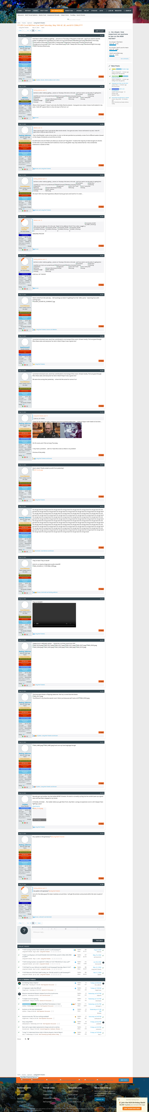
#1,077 (102, 742)
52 (28, 30)
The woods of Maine (26, 207)
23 (56, 969)
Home (20, 10)
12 (53, 951)
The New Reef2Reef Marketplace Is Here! (48, 1004)
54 (33, 30)
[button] (23, 10)
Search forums (81, 15)
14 (58, 951)
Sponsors (94, 10)
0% (23, 78)
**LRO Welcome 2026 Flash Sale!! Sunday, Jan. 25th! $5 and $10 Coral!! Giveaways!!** (46, 972)
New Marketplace (57, 10)
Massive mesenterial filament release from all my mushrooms (40, 993)
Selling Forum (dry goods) (118, 73)
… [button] (25, 30)
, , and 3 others (48, 80)
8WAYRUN (39, 1110)
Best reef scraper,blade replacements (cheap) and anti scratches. (41, 1027)
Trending (72, 15)
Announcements (48, 1091)
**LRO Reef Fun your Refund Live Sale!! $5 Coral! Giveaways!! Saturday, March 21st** (46, 967)
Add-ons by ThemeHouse (109, 1108)
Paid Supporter (21, 1102)
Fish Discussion (116, 86)
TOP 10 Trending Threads (27, 979)
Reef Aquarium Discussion (47, 984)
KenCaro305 (98, 964)
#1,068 (102, 336)
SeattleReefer (25, 1000)
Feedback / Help (47, 1094)
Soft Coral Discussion (45, 995)
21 (52, 969)
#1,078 (102, 793)
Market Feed (69, 10)
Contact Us (99, 1099)
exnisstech (98, 1029)
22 (54, 969)
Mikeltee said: (37, 128)
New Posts (115, 66)
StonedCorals (25, 1029)
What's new (44, 10)
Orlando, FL (28, 241)
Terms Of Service (73, 1091)
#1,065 (102, 216)
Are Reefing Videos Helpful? (30, 983)
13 (55, 951)
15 (60, 951)
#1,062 (102, 86)
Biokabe (99, 1013)
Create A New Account (74, 1102)
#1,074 (102, 599)
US (30, 361)
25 (61, 969)
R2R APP (86, 10)
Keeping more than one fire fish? (120, 83)
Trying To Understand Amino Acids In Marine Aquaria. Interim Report (42, 1032)
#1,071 (102, 465)
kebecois (99, 951)
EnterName (98, 1000)
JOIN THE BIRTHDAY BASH (132, 1108)
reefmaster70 (97, 1018)
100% (24, 248)
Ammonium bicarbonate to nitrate (120, 97)
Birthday (28, 10)
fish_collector (98, 985)
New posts (21, 15)
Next (39, 30)
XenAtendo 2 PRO (21, 1110)
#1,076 (102, 691)
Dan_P (24, 1034)
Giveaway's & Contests (49, 1098)
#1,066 (102, 255)
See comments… (125, 58)
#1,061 (102, 35)
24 (58, 969)
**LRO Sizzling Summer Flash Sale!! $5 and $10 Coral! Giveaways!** (41, 950)
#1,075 (102, 640)
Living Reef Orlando (24, 27)
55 (35, 30)
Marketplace (20, 1091)
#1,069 (102, 370)
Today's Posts (65, 15)
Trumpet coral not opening (30, 999)
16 (61, 958)
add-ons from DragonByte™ (70, 1108)
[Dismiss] (130, 19)
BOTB (101, 10)
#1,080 (102, 884)
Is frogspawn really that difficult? (31, 988)
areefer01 (98, 1024)
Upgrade (79, 10)
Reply (101, 76)
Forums (35, 10)
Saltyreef (99, 995)
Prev (20, 30)
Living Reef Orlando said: (40, 416)
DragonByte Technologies (90, 1108)
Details (99, 1108)
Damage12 (98, 1006)
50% (24, 116)
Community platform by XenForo (32, 1108)
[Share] (98, 36)
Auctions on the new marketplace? (32, 1009)
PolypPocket (25, 990)
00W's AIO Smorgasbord (118, 89)
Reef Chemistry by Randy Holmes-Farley (49, 1034)
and (43, 168)
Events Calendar (73, 1094)
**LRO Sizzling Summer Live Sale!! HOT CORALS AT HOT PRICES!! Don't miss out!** (46, 962)
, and (46, 329)
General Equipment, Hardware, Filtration (50, 1029)
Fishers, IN (28, 110)
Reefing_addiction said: (39, 90)
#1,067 (102, 294)
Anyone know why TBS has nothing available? (35, 1016)
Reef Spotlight (47, 1102)
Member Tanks (115, 95)
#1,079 (102, 833)
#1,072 (102, 506)
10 (52, 964)
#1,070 (102, 412)
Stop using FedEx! (27, 1022)
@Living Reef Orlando (57, 837)
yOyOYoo (24, 995)
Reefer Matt (25, 984)
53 (30, 30)
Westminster (28, 72)
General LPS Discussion (47, 990)
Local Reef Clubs (22, 1094)
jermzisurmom (97, 957)
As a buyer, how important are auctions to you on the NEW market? (118, 35)
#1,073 (102, 557)
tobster (99, 974)
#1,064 (102, 175)
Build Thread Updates (31, 15)
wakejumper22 (26, 1023)
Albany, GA (28, 814)
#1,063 (102, 124)
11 (51, 951)
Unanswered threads (53, 15)
